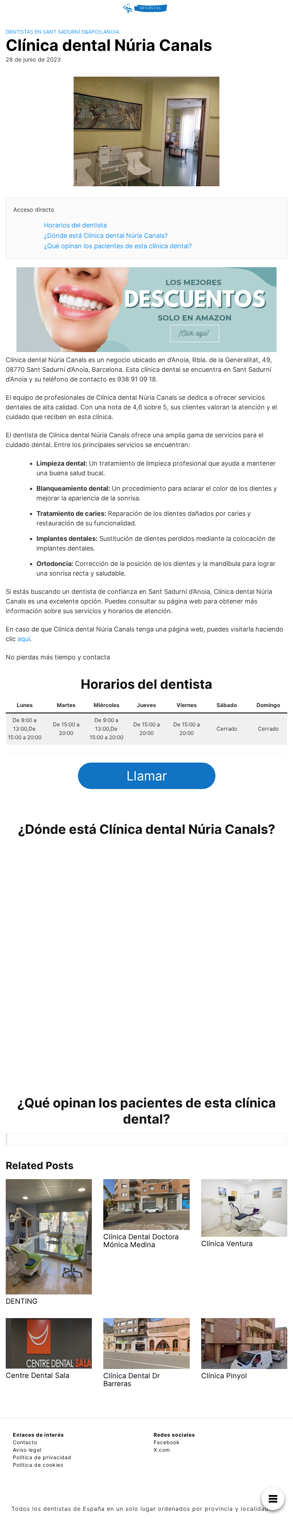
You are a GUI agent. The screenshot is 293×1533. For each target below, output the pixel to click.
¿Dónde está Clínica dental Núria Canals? (106, 235)
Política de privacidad (42, 1457)
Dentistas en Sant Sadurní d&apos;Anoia (62, 32)
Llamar (146, 776)
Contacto (25, 1442)
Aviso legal (27, 1450)
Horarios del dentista (75, 225)
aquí (24, 639)
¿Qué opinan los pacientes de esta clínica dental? (118, 246)
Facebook (167, 1442)
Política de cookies (38, 1465)
